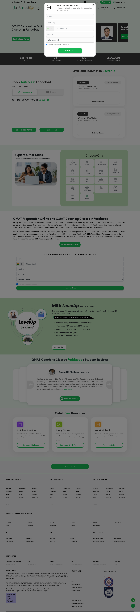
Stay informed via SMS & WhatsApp (58, 45)
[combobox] (50, 28)
